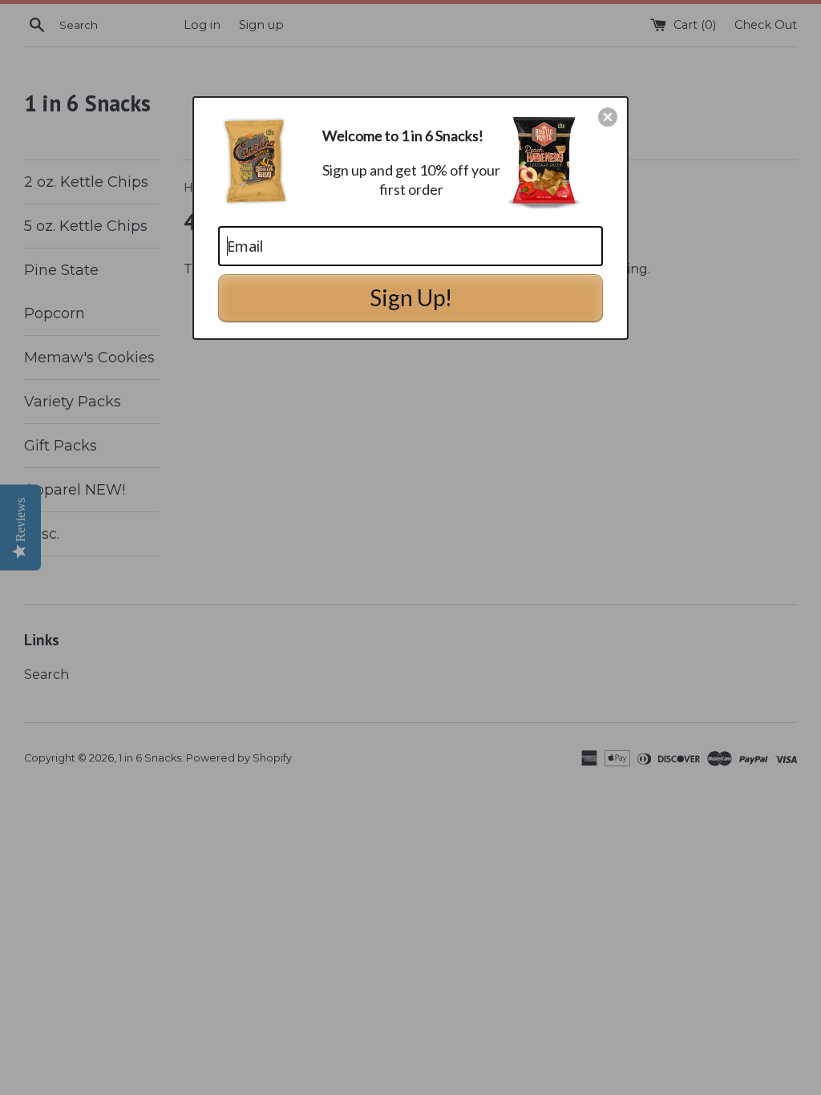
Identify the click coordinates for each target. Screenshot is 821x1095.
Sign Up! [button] (411, 297)
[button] (607, 117)
